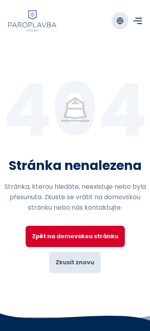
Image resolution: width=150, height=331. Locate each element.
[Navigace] (137, 20)
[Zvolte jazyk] (120, 20)
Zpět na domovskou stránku (75, 236)
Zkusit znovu (75, 262)
